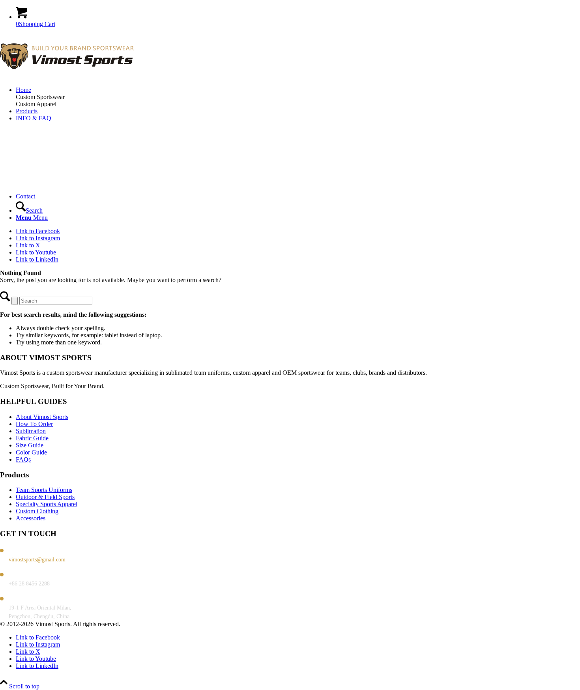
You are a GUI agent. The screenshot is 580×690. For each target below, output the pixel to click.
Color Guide (31, 452)
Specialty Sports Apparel (46, 504)
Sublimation (31, 431)
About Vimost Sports (42, 416)
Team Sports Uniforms (44, 489)
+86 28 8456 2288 (29, 584)
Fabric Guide (32, 438)
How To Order (34, 424)
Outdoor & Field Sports (45, 497)
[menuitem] (298, 89)
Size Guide (29, 445)
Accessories (30, 518)
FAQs (23, 459)
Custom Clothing (37, 511)
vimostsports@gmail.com (37, 560)
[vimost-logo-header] (67, 76)
